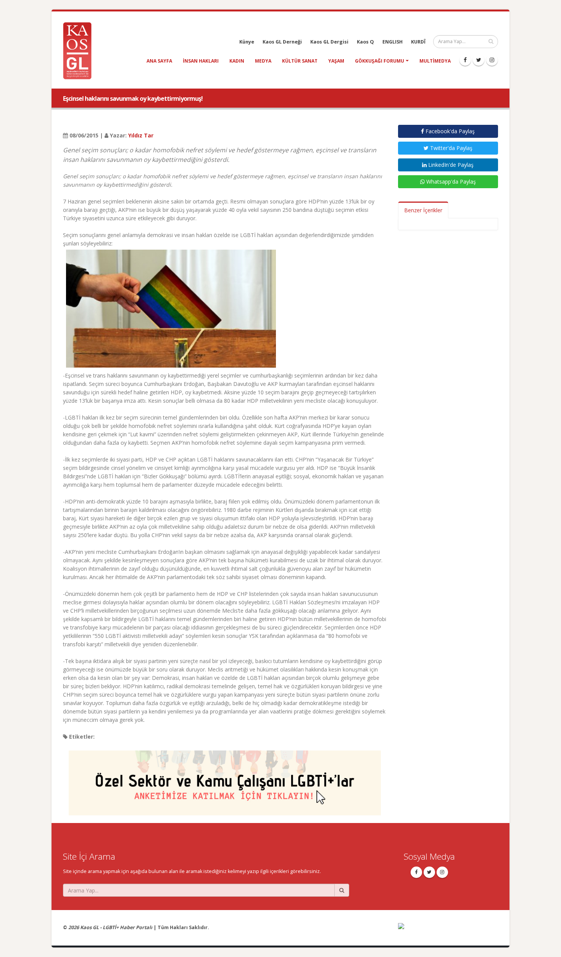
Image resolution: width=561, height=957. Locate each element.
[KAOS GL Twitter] (478, 60)
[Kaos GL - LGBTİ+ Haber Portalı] (80, 50)
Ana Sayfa (159, 61)
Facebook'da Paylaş (449, 131)
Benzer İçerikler (423, 210)
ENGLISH (392, 42)
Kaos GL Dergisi (329, 42)
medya (263, 61)
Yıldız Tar (140, 135)
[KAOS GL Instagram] (492, 60)
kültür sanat (300, 61)
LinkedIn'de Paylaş (450, 164)
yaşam (336, 61)
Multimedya (435, 61)
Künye (246, 42)
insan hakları (201, 61)
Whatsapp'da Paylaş (450, 181)
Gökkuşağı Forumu (379, 61)
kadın (236, 61)
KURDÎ (418, 42)
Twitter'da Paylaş (450, 148)
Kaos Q (365, 42)
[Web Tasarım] (448, 931)
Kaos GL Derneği (282, 42)
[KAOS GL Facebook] (465, 60)
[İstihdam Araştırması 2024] (225, 779)
